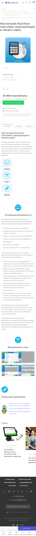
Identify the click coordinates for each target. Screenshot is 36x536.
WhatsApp (31, 491)
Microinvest (12, 413)
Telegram (18, 491)
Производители (26, 482)
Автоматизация (25, 479)
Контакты (24, 485)
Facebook (9, 491)
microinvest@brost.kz (19, 500)
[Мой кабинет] (29, 3)
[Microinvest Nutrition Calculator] (9, 357)
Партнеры (12, 485)
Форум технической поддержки (20, 411)
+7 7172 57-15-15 (18, 496)
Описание (7, 126)
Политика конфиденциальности (19, 512)
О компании (10, 479)
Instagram (13, 491)
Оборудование (10, 482)
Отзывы (18, 126)
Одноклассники (27, 491)
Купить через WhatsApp (13, 102)
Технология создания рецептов (19, 408)
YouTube (22, 491)
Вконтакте (5, 491)
